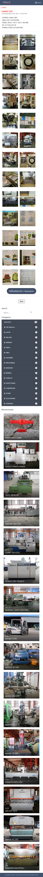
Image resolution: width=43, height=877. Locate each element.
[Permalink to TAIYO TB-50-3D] (21, 484)
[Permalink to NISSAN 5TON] (21, 627)
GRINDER (21, 342)
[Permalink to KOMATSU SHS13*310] (21, 857)
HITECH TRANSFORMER (15, 466)
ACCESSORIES (21, 398)
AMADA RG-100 (11, 839)
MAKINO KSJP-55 (12, 724)
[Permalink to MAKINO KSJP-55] (21, 713)
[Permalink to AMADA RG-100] (21, 828)
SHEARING (21, 358)
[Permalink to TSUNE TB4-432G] (21, 541)
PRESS (21, 347)
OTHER (21, 393)
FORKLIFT (21, 378)
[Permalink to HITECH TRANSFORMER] (21, 455)
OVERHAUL (21, 403)
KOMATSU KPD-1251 (13, 782)
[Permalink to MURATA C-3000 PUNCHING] (21, 599)
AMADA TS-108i (11, 753)
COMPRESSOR (21, 388)
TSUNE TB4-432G (12, 552)
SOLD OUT (24, 13)
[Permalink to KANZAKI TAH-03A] (21, 512)
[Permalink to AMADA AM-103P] (21, 685)
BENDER (21, 373)
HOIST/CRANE (21, 383)
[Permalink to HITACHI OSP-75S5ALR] (21, 570)
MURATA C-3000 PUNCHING (17, 610)
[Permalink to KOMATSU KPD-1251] (21, 771)
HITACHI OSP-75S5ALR (14, 581)
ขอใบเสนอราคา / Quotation (21, 291)
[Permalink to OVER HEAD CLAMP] (21, 426)
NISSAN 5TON (11, 638)
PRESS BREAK (21, 363)
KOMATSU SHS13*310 (14, 868)
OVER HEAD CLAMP (13, 437)
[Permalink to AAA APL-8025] (21, 799)
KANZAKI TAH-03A (13, 523)
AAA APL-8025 (11, 810)
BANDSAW (21, 368)
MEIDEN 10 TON (12, 667)
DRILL (21, 352)
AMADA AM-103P (12, 696)
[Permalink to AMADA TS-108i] (21, 742)
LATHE (21, 332)
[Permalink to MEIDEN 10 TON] (21, 656)
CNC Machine (21, 327)
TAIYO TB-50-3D (11, 495)
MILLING (21, 337)
